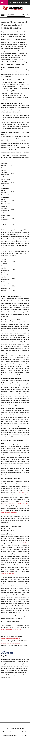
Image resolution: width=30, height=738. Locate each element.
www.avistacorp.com (7, 573)
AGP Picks (4, 2)
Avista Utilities (23, 543)
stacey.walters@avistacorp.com (11, 643)
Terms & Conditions (22, 732)
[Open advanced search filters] (23, 14)
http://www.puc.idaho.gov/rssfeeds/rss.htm (15, 504)
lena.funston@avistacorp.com (10, 638)
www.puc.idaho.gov (22, 493)
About (7, 728)
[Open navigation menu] (2, 14)
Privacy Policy (23, 735)
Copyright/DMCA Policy (10, 735)
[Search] (19, 14)
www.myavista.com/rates (9, 512)
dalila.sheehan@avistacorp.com (11, 629)
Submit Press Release (8, 732)
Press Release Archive (17, 728)
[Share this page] (27, 14)
